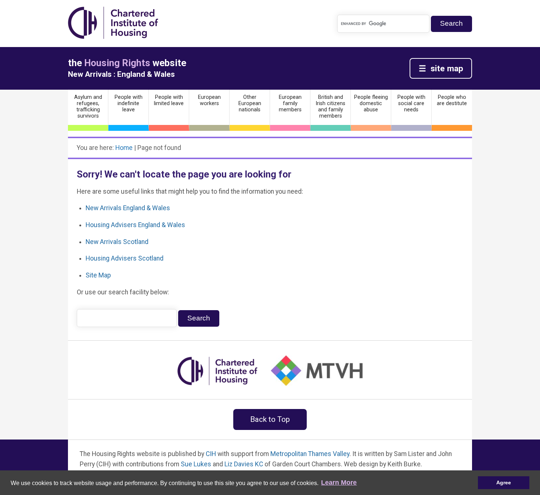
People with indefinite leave (129, 103)
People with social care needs (411, 103)
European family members (290, 103)
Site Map (98, 275)
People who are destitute (452, 100)
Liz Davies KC (243, 464)
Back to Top (270, 419)
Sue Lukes (196, 464)
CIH (211, 454)
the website (127, 62)
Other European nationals (249, 103)
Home (124, 147)
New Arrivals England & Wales (128, 208)
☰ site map (441, 68)
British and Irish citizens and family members (330, 106)
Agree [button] (503, 482)
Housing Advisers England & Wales (135, 225)
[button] (339, 482)
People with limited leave (169, 100)
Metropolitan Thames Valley (309, 454)
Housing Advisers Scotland (124, 258)
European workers (209, 100)
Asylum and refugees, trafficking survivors (88, 106)
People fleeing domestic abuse (371, 103)
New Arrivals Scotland (117, 241)
